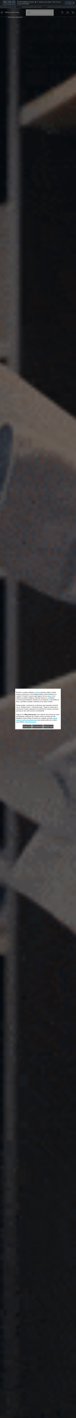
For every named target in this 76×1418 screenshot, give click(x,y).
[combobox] (30, 706)
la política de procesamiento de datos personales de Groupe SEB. (37, 742)
